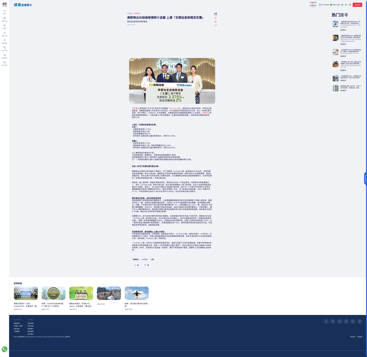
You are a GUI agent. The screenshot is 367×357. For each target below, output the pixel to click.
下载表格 (17, 331)
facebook (326, 321)
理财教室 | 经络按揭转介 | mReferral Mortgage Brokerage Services (4, 4)
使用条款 (352, 337)
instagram (332, 321)
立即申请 (357, 5)
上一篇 (136, 265)
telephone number (359, 321)
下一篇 (146, 265)
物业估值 (17, 328)
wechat (353, 321)
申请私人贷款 (18, 326)
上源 (152, 259)
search (350, 5)
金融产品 (4, 21)
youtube (339, 321)
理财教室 (4, 43)
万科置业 (135, 108)
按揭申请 (17, 323)
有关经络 (30, 323)
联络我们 (4, 58)
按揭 (4, 13)
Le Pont (145, 259)
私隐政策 (359, 337)
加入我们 (30, 334)
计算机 (4, 28)
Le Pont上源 (175, 108)
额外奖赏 (4, 36)
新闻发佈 (30, 331)
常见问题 (4, 50)
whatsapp (346, 321)
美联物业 (206, 113)
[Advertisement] (172, 41)
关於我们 (4, 65)
